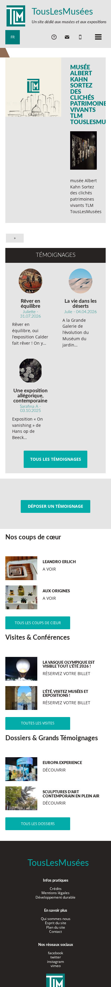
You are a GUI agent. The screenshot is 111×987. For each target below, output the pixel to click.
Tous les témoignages (55, 459)
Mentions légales (55, 892)
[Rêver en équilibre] (30, 280)
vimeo (56, 965)
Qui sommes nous (55, 918)
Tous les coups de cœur (38, 622)
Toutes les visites (37, 723)
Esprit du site (55, 922)
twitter (55, 957)
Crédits (56, 888)
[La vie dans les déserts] (80, 280)
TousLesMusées (62, 11)
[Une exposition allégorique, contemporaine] (30, 370)
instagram (55, 961)
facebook (55, 952)
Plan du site (55, 927)
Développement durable (55, 897)
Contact (55, 931)
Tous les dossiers (38, 823)
